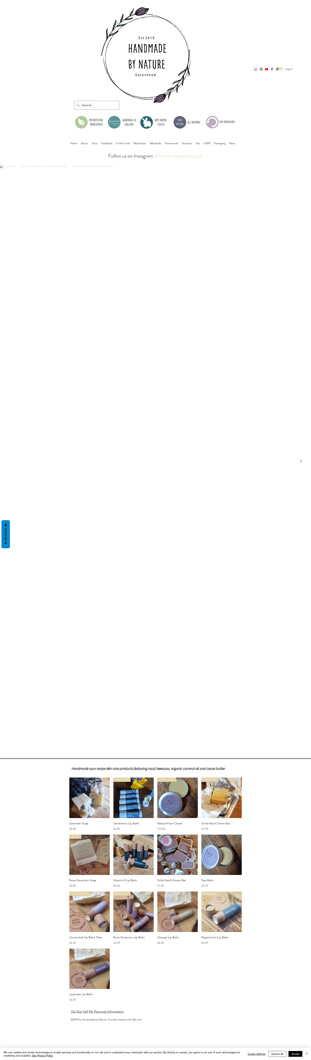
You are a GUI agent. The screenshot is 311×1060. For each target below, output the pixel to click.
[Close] (307, 1054)
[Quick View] (89, 798)
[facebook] (272, 69)
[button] (256, 69)
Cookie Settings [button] (256, 1054)
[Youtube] (266, 69)
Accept (295, 1054)
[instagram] (261, 69)
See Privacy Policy (42, 1055)
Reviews (6, 534)
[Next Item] (300, 461)
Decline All (277, 1054)
